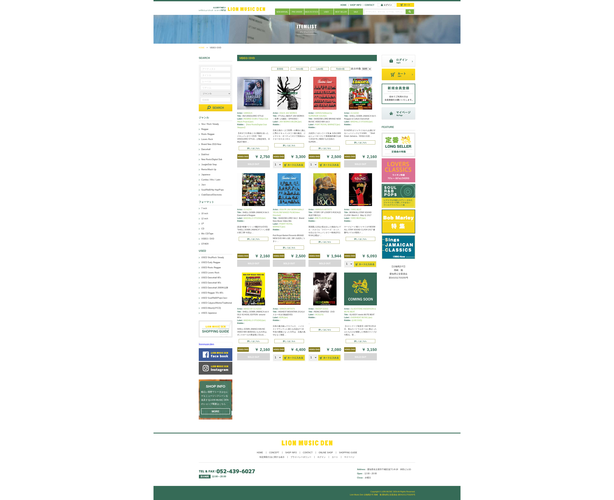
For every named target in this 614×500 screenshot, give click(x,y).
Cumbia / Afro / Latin (210, 180)
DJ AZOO (355, 113)
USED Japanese (209, 313)
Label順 (319, 69)
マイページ (349, 457)
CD (202, 228)
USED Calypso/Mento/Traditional (216, 303)
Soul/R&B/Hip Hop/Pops (212, 190)
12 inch (204, 218)
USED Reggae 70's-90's (212, 293)
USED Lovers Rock (210, 272)
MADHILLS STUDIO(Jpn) (362, 122)
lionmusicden (206, 344)
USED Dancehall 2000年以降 (214, 287)
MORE (215, 411)
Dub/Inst (205, 154)
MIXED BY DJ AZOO (252, 309)
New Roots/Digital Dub (211, 159)
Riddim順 (340, 69)
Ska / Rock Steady (210, 124)
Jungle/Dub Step (209, 164)
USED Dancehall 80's (211, 277)
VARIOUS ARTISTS (323, 209)
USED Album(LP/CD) (211, 308)
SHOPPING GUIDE (348, 453)
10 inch (204, 213)
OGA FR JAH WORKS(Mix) (291, 209)
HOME (343, 5)
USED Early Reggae (210, 262)
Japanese (205, 174)
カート (335, 457)
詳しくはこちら (253, 148)
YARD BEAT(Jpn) (358, 218)
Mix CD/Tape (207, 233)
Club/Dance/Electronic (211, 195)
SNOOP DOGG (321, 309)
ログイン (321, 457)
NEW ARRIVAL (282, 12)
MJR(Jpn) (283, 317)
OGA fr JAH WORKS (288, 113)
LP (202, 223)
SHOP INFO (355, 5)
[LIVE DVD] (357, 320)
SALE (356, 12)
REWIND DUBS (250, 119)
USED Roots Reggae (211, 267)
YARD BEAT (356, 209)
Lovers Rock (207, 139)
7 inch (204, 208)
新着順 (280, 69)
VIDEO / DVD (207, 239)
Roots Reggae (207, 134)
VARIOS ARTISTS (287, 309)
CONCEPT (274, 453)
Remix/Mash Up (208, 169)
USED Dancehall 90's (211, 283)
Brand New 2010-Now (211, 144)
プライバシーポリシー (301, 457)
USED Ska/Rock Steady (212, 257)
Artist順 (299, 69)
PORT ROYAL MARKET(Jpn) (327, 124)
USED (326, 12)
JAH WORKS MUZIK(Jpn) (290, 122)
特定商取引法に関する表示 (272, 457)
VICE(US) (319, 314)
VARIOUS (248, 113)
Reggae (204, 129)
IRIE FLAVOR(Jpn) (323, 218)
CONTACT (369, 5)
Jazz (203, 184)
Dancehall (205, 149)
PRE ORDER (297, 12)
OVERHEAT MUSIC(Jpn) (361, 317)
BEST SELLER (341, 12)
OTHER (205, 244)
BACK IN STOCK (311, 12)
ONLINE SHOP (326, 453)
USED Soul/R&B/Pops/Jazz (214, 298)
